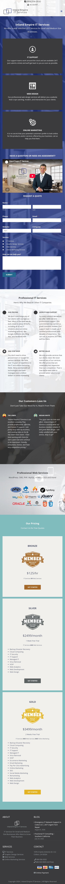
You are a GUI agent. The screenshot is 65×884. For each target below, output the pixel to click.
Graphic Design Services (15, 244)
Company (36, 227)
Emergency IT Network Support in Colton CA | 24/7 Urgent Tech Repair (48, 824)
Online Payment (42, 873)
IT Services (10, 241)
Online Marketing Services (15, 250)
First (4, 210)
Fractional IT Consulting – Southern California (44, 835)
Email (35, 216)
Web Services (11, 247)
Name (6, 203)
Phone (6, 216)
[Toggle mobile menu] (61, 11)
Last (34, 210)
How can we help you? (12, 254)
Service (6, 237)
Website (6, 227)
